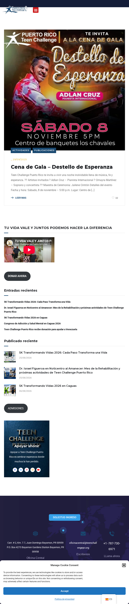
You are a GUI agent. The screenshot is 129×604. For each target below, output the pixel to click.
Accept (65, 591)
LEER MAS (20, 197)
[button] (124, 565)
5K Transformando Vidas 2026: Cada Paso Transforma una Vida (37, 301)
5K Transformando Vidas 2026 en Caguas (25, 317)
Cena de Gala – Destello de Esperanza (62, 167)
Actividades (20, 150)
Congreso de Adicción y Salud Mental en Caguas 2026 (32, 323)
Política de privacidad (64, 599)
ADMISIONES (16, 408)
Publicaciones (44, 150)
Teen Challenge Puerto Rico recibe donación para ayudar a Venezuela (40, 329)
